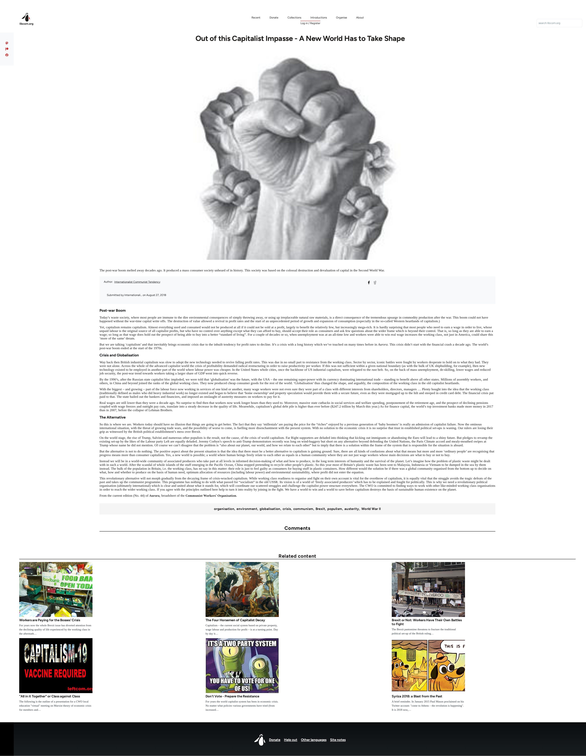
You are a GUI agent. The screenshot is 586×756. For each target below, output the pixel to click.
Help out (290, 740)
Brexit (320, 509)
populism (334, 509)
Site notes (338, 740)
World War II (371, 509)
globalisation (270, 509)
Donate (274, 740)
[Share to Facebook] (368, 282)
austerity (351, 509)
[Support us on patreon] (6, 49)
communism (303, 509)
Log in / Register (310, 23)
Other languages (313, 740)
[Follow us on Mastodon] (6, 43)
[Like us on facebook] (6, 55)
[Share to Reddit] (375, 282)
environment (247, 509)
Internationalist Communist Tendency (137, 282)
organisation (224, 509)
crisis (287, 509)
